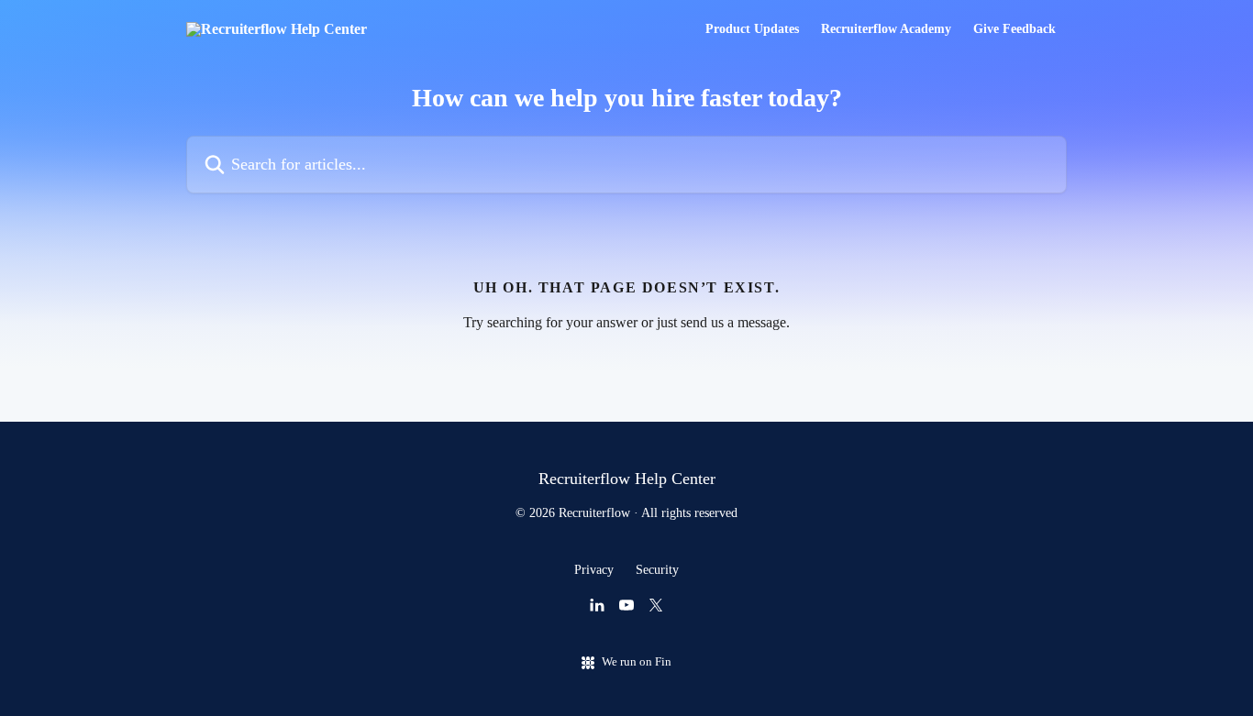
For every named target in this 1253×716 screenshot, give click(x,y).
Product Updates (752, 29)
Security (657, 570)
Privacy (594, 570)
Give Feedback (1014, 29)
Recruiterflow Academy (886, 29)
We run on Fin (636, 661)
